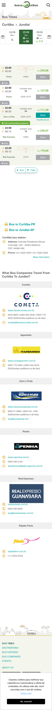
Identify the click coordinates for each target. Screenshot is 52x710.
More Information (41, 257)
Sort (21, 170)
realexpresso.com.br (18, 504)
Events (6, 660)
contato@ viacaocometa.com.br (23, 322)
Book (42, 77)
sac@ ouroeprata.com (18, 418)
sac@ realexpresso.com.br (20, 513)
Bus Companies (11, 656)
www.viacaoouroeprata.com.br (23, 406)
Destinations (10, 647)
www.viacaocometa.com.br (21, 310)
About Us (8, 667)
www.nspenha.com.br (18, 457)
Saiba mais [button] (26, 693)
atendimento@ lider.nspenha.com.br (25, 465)
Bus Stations (10, 652)
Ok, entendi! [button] (26, 701)
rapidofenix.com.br (17, 551)
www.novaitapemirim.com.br (21, 360)
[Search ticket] (48, 5)
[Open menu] (3, 5)
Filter (32, 170)
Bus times (8, 643)
